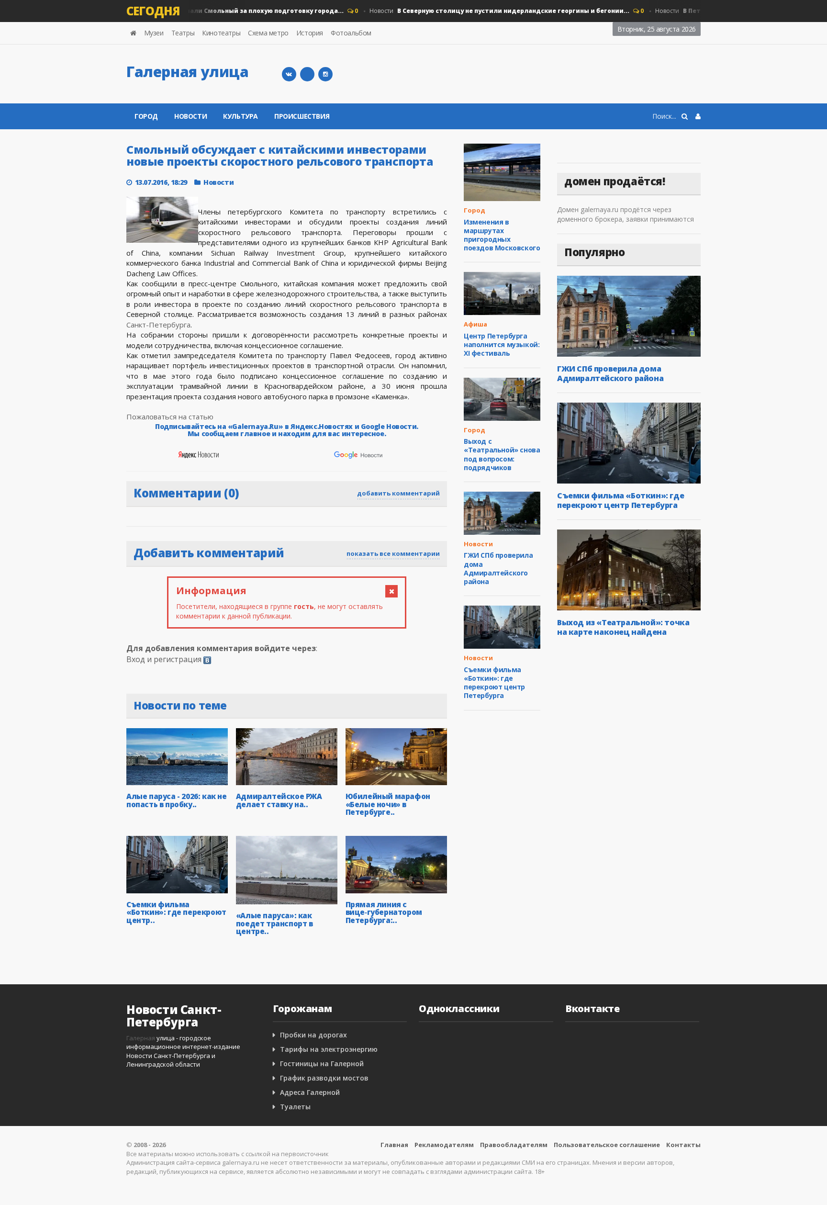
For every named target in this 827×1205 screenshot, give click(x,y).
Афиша (475, 324)
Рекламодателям (444, 1144)
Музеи (154, 32)
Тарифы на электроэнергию (329, 1049)
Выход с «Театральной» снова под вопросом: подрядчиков (502, 454)
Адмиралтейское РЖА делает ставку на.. (279, 800)
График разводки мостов (324, 1077)
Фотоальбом (351, 32)
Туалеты (295, 1106)
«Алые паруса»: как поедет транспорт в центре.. (274, 923)
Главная (394, 1144)
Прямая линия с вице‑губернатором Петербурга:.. (384, 912)
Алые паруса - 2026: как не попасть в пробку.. (176, 800)
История (309, 32)
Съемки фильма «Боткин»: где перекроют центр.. (176, 912)
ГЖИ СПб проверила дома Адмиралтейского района (498, 568)
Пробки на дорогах (313, 1034)
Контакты (683, 1144)
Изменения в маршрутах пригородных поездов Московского (502, 235)
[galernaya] (325, 74)
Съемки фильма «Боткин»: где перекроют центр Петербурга (494, 682)
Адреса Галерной (310, 1092)
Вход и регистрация (163, 659)
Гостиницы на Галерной (322, 1063)
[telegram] (307, 74)
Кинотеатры (221, 32)
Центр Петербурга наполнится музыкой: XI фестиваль (501, 344)
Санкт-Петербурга (158, 324)
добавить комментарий (398, 493)
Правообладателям (514, 1144)
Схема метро (268, 32)
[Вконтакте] (289, 74)
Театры (183, 32)
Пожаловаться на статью (169, 416)
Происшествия (301, 116)
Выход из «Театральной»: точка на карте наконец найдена (623, 627)
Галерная (140, 1038)
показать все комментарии (393, 553)
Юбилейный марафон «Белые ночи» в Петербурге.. (388, 804)
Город (198, 11)
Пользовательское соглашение (607, 1144)
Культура (240, 116)
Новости (487, 11)
